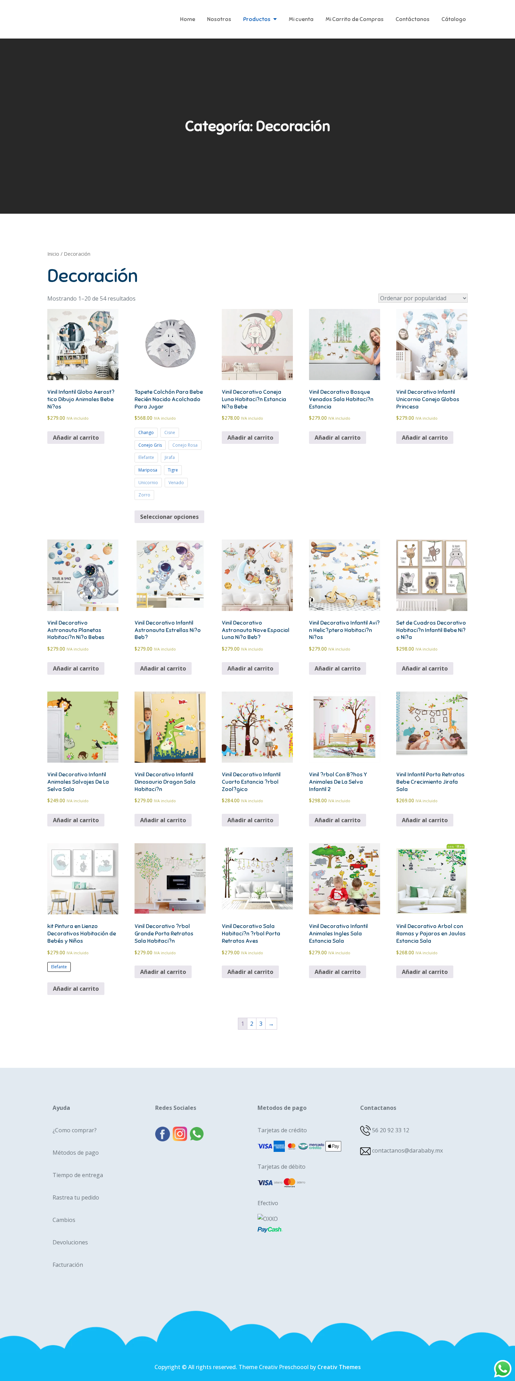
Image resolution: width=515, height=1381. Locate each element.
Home (187, 19)
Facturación (68, 1265)
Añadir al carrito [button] (76, 437)
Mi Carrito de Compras (354, 19)
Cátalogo (453, 19)
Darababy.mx (91, 14)
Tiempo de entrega (78, 1175)
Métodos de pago (76, 1152)
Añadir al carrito (76, 988)
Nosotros (219, 19)
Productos (256, 19)
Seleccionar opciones (169, 517)
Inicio (53, 253)
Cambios (64, 1220)
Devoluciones (70, 1242)
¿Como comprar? (75, 1130)
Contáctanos (413, 19)
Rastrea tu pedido (76, 1197)
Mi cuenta (301, 19)
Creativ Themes (339, 1367)
